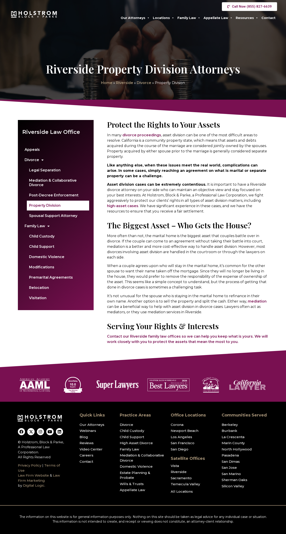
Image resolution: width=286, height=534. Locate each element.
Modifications (41, 267)
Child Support (41, 246)
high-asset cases (122, 206)
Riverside (124, 83)
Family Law (186, 18)
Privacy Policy (29, 465)
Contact (268, 18)
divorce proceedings (141, 135)
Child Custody (42, 236)
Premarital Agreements (51, 277)
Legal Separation (45, 170)
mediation (257, 301)
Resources (245, 18)
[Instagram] (40, 431)
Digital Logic (33, 485)
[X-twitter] (30, 431)
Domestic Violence (46, 257)
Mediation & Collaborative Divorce (53, 182)
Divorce (144, 83)
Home (106, 83)
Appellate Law (216, 18)
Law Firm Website (33, 475)
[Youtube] (49, 431)
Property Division (45, 205)
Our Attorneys (133, 18)
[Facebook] (21, 431)
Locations (161, 18)
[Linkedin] (59, 431)
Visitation (37, 298)
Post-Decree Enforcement (53, 195)
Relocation (39, 288)
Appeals (32, 149)
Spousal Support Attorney (53, 216)
